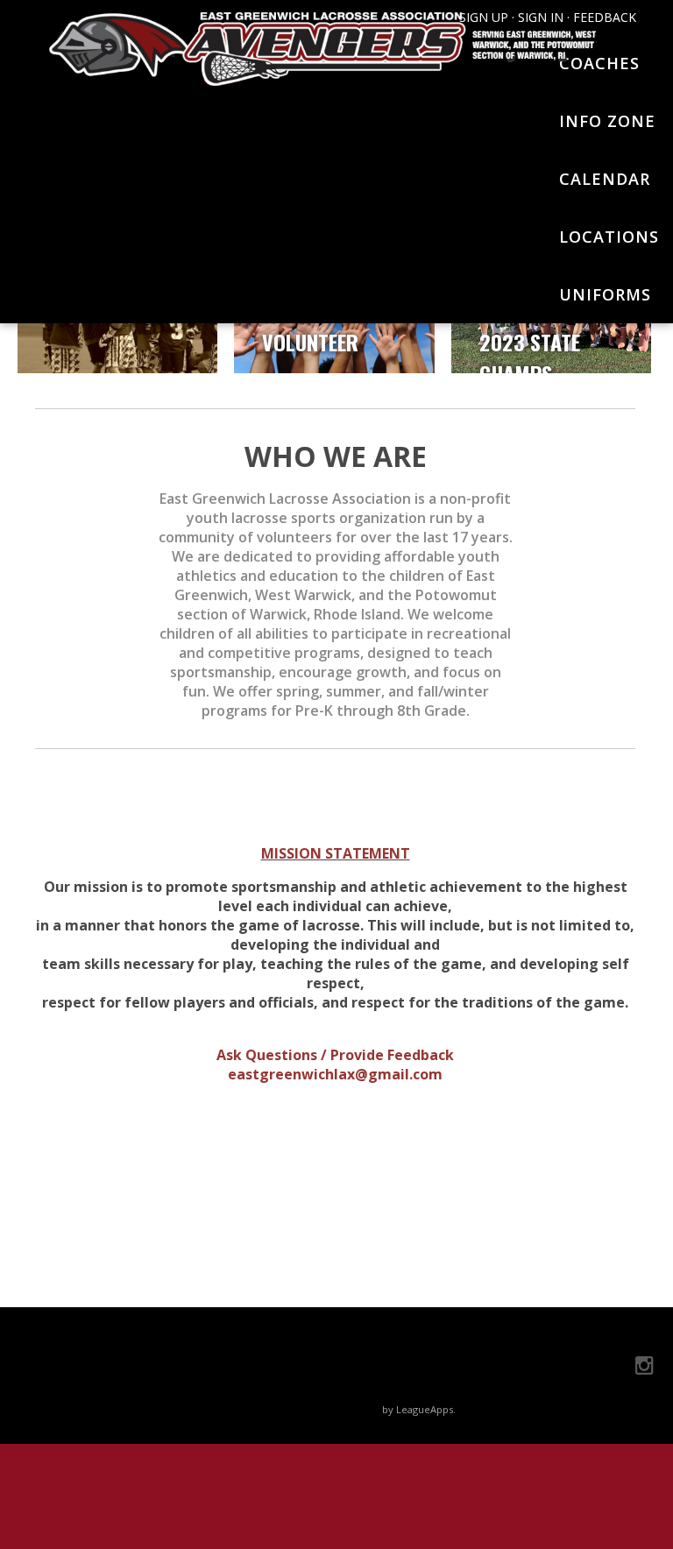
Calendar (604, 178)
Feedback (604, 17)
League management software (307, 1409)
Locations (609, 236)
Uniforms (605, 294)
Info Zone (607, 120)
